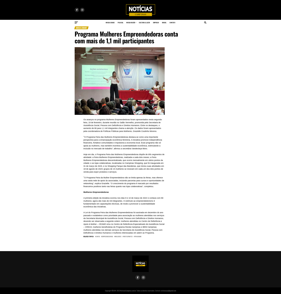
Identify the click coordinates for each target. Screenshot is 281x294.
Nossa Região (130, 22)
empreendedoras (107, 236)
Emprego (156, 22)
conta (98, 236)
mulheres (118, 236)
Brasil (164, 22)
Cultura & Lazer (144, 22)
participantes (128, 236)
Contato (172, 22)
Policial (120, 22)
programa (138, 236)
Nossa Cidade (110, 22)
